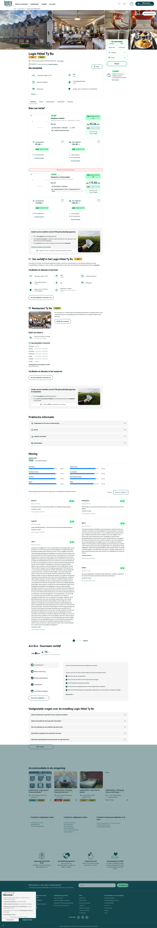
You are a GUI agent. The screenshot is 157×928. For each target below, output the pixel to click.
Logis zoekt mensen (84, 910)
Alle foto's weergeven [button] (149, 13)
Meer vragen (40, 747)
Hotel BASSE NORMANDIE (37, 826)
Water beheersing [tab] (40, 671)
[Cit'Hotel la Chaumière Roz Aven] (65, 780)
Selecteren (62, 142)
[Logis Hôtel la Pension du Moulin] (40, 780)
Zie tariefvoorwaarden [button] (39, 158)
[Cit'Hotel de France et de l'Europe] (107, 772)
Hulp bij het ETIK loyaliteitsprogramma (63, 903)
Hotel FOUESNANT (68, 832)
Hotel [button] (41, 102)
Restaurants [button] (50, 102)
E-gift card (81, 905)
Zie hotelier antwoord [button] (86, 555)
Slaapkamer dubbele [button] (57, 118)
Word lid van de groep (84, 903)
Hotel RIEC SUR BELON (69, 822)
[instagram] (82, 917)
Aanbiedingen (35, 4)
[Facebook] (78, 917)
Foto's (105, 913)
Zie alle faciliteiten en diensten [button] (41, 297)
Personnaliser (10, 920)
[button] (3, 925)
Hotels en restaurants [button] (21, 4)
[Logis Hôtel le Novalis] (91, 780)
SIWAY (96, 926)
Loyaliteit (44, 4)
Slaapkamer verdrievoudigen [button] (60, 177)
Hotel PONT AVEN (68, 824)
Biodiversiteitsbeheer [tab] (41, 678)
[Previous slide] (32, 121)
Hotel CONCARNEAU (69, 828)
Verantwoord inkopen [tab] (41, 691)
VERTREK (121, 43)
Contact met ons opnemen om (61, 905)
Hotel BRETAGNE (35, 824)
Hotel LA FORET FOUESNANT (71, 830)
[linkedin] (86, 917)
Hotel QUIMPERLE (68, 826)
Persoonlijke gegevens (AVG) (111, 900)
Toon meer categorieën (37, 698)
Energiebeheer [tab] (39, 665)
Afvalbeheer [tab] (38, 685)
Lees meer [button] (97, 265)
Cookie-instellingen (109, 903)
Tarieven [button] (33, 102)
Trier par (109, 492)
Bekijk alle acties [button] (69, 694)
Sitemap (106, 910)
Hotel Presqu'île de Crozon (103, 825)
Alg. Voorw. (107, 905)
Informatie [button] (60, 102)
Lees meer (52, 4)
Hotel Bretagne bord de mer (104, 827)
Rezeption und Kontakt (40, 436)
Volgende (83, 640)
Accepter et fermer (27, 920)
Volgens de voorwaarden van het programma (41, 247)
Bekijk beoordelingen (53, 64)
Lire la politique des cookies (9, 914)
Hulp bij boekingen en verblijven (62, 900)
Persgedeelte (82, 913)
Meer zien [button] (33, 94)
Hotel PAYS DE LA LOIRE (37, 822)
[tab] (36, 127)
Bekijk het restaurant (63, 321)
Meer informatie (115, 79)
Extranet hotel (82, 900)
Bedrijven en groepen (84, 908)
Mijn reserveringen (58, 898)
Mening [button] (70, 102)
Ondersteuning (108, 908)
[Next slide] (46, 121)
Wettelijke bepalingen (109, 898)
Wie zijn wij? (82, 898)
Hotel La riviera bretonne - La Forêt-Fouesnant (108, 823)
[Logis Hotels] (8, 3)
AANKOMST (111, 43)
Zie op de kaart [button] (60, 61)
